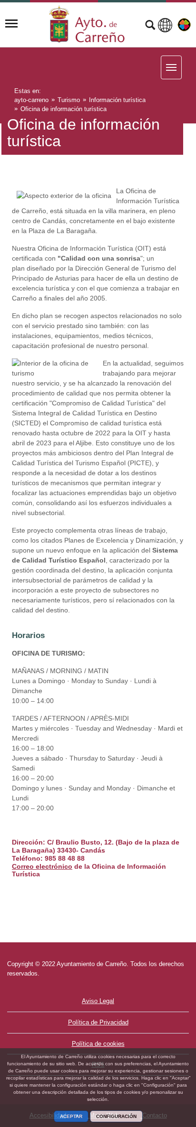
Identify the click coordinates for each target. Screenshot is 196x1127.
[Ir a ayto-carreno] (87, 23)
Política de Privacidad (98, 1022)
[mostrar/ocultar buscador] (150, 26)
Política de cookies (98, 1043)
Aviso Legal (98, 1001)
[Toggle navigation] (11, 24)
